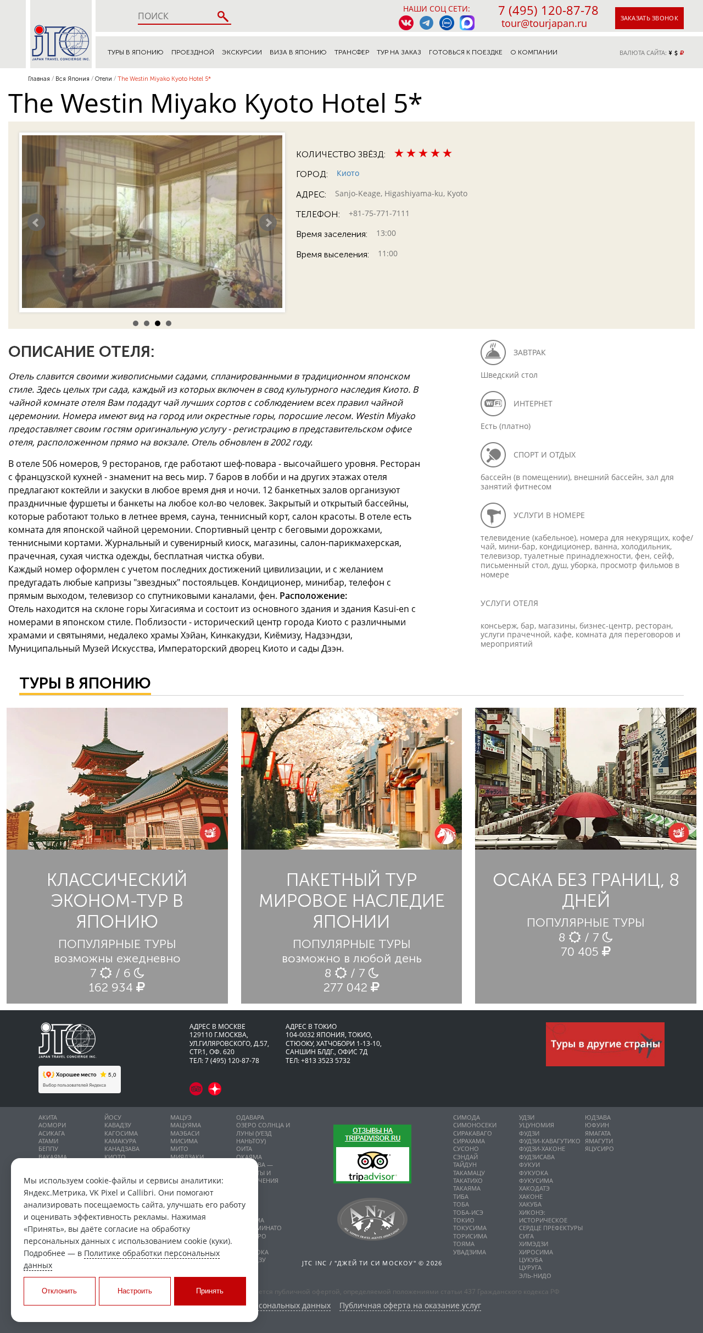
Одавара (250, 1117)
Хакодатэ (534, 1188)
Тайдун (465, 1164)
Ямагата (598, 1133)
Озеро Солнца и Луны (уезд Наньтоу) (263, 1133)
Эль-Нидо (535, 1275)
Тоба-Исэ (468, 1212)
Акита (47, 1117)
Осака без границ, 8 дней (586, 890)
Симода (466, 1117)
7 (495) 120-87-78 (548, 10)
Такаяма (467, 1188)
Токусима (470, 1228)
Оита (244, 1148)
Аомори (52, 1125)
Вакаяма (52, 1157)
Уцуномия (536, 1125)
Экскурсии (242, 52)
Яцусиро (599, 1148)
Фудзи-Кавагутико (550, 1141)
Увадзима (469, 1252)
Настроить (135, 1291)
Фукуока (533, 1173)
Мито (179, 1148)
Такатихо (468, 1180)
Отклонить (59, 1291)
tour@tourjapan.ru (544, 23)
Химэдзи (533, 1244)
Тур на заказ (399, 52)
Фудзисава (537, 1157)
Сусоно (466, 1148)
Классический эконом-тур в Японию (117, 901)
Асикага (51, 1133)
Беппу (48, 1148)
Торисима (470, 1236)
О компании (533, 52)
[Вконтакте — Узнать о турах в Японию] (406, 22)
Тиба (460, 1196)
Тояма (464, 1244)
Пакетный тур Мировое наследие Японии (352, 901)
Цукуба (531, 1259)
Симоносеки (474, 1125)
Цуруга (530, 1267)
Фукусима (536, 1180)
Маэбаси (184, 1133)
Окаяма (249, 1157)
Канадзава (122, 1148)
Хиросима (536, 1252)
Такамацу (469, 1173)
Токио (464, 1220)
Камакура (120, 1141)
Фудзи (529, 1133)
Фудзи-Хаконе (542, 1148)
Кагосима (121, 1133)
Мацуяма (185, 1125)
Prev (36, 223)
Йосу (112, 1117)
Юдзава (598, 1117)
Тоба (461, 1204)
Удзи (526, 1117)
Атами (48, 1141)
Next (268, 223)
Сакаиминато (259, 1228)
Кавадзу (117, 1125)
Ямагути (599, 1141)
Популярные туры (117, 944)
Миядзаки (187, 1157)
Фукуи (529, 1164)
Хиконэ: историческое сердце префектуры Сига (551, 1224)
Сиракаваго (472, 1133)
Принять (210, 1291)
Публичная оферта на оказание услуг (410, 1305)
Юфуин (597, 1125)
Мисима (184, 1141)
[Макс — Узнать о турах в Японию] (467, 22)
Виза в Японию (298, 52)
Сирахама (469, 1141)
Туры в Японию (136, 52)
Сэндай (465, 1157)
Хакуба (530, 1204)
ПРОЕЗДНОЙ (192, 52)
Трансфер (351, 52)
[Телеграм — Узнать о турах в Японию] (426, 22)
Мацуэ (181, 1117)
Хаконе (531, 1196)
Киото (348, 173)
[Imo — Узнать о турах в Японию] (446, 22)
